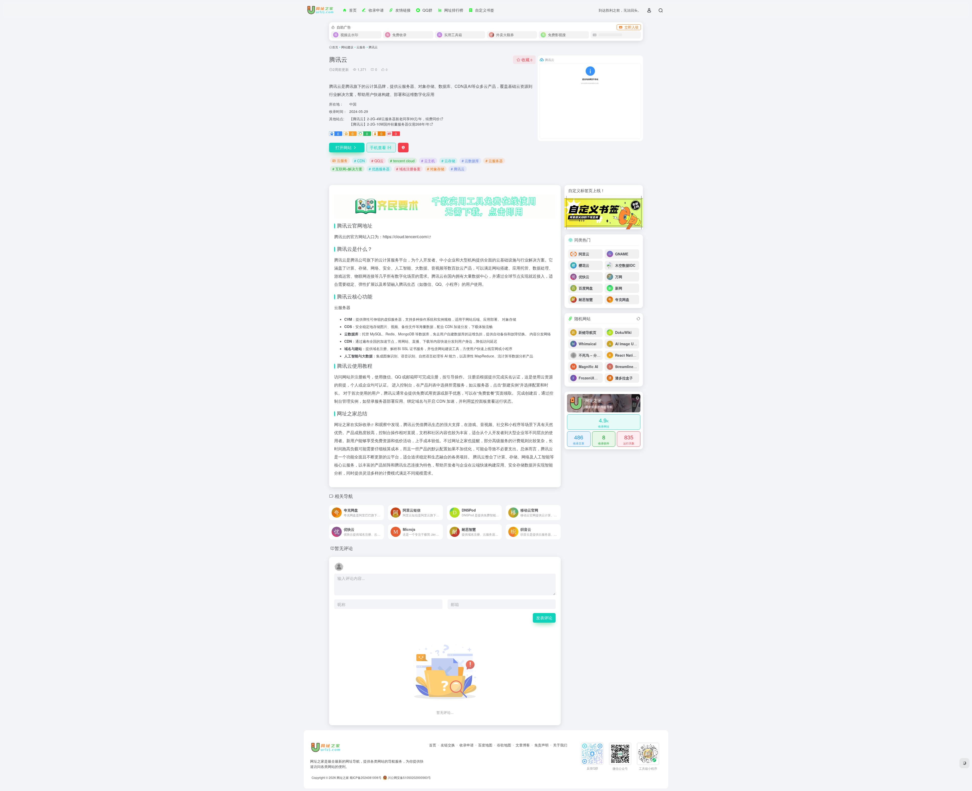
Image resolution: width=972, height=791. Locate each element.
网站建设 (347, 47)
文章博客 (523, 744)
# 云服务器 (494, 160)
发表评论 (544, 618)
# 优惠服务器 (379, 168)
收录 (366, 424)
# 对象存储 (435, 168)
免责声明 (541, 744)
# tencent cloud (402, 160)
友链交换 (448, 744)
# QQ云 (377, 160)
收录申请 (466, 744)
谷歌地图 (504, 744)
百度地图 (485, 744)
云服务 (361, 47)
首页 (335, 47)
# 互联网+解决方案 (347, 168)
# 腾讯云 (457, 168)
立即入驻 (631, 27)
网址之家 (343, 777)
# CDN (359, 160)
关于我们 (560, 744)
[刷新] (638, 319)
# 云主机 (428, 160)
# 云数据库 (470, 160)
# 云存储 (448, 160)
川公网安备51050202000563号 (409, 777)
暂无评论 (344, 548)
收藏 (526, 60)
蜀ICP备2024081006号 (365, 777)
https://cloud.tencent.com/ (405, 236)
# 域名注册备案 (408, 168)
